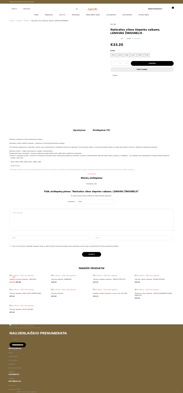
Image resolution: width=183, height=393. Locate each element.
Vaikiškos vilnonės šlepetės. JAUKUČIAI (23, 279)
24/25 (126, 55)
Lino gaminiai (13, 360)
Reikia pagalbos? (155, 9)
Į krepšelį (152, 63)
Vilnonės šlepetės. (57, 293)
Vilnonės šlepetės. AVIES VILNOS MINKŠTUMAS (25, 293)
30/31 (146, 55)
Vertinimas (72, 201)
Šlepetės (19, 21)
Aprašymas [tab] (79, 130)
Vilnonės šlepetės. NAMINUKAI (61, 279)
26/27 (133, 55)
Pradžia (12, 21)
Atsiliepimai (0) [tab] (101, 130)
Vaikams (26, 21)
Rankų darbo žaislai (15, 368)
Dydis (112, 51)
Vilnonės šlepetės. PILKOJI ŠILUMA (21, 309)
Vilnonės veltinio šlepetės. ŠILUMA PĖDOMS (150, 279)
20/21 (113, 55)
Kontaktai (12, 378)
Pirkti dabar (142, 69)
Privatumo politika (14, 389)
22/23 (120, 55)
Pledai (11, 352)
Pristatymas (12, 385)
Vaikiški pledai (13, 356)
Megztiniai (12, 364)
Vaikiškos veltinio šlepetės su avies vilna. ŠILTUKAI (110, 293)
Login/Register (167, 9)
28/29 (140, 55)
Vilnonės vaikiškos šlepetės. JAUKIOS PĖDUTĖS (109, 279)
